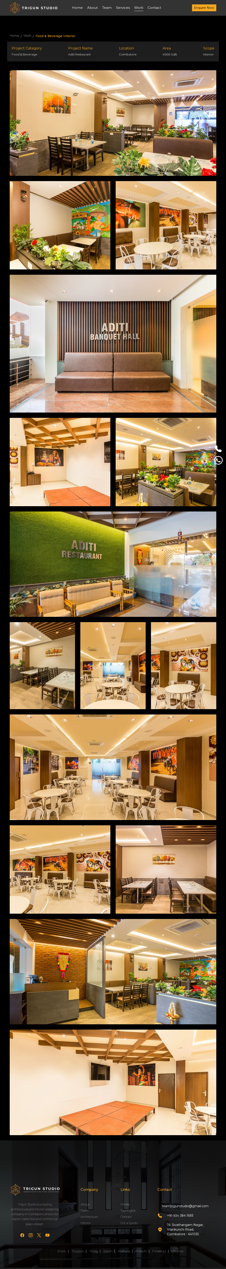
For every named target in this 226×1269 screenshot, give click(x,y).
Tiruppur (78, 1251)
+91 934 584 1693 (180, 1216)
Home (77, 8)
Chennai (177, 1251)
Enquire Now (204, 8)
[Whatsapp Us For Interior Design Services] (218, 462)
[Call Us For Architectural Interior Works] (218, 450)
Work (138, 8)
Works (125, 1204)
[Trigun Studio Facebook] (22, 1236)
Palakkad (159, 1251)
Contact (154, 8)
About (92, 8)
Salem (107, 1251)
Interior (86, 1223)
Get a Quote (129, 1223)
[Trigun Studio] (35, 1189)
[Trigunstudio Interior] (33, 7)
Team (107, 8)
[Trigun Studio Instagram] (31, 1236)
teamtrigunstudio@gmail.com (185, 1206)
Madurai (124, 1251)
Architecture (89, 1217)
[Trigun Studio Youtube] (47, 1236)
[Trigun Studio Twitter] (39, 1236)
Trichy (93, 1251)
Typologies (128, 1210)
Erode (62, 1251)
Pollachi (141, 1251)
